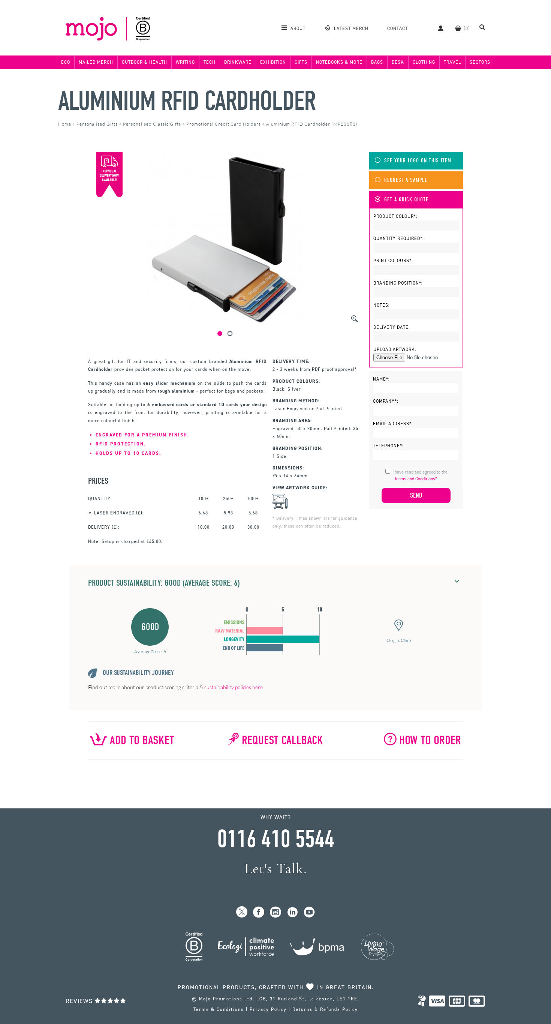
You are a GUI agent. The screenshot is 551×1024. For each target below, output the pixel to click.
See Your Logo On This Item (417, 160)
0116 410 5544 (275, 839)
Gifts (301, 62)
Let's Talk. (275, 868)
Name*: (381, 379)
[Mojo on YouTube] (309, 912)
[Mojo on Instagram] (275, 912)
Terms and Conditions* (415, 479)
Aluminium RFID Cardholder (186, 101)
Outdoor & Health (144, 62)
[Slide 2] (230, 333)
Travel (452, 62)
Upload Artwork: (394, 349)
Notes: (381, 305)
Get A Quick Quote (406, 199)
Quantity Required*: (398, 238)
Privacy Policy (268, 1009)
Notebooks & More (339, 62)
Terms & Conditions (218, 1009)
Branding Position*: (398, 283)
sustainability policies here (233, 687)
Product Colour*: (395, 216)
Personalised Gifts (97, 124)
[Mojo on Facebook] (259, 912)
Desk (398, 62)
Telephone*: (388, 446)
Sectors (480, 62)
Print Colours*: (393, 261)
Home (64, 124)
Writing (185, 62)
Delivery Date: (391, 327)
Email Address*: (393, 424)
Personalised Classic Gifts (152, 124)
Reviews (80, 1001)
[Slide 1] (220, 333)
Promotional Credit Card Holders (223, 124)
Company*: (385, 401)
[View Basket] (457, 28)
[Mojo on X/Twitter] (242, 912)
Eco (65, 62)
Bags (377, 62)
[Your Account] (436, 28)
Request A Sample (405, 180)
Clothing (424, 62)
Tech (210, 62)
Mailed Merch (96, 62)
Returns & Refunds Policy (325, 1009)
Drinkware (238, 62)
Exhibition (273, 62)
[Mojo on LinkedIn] (292, 912)
